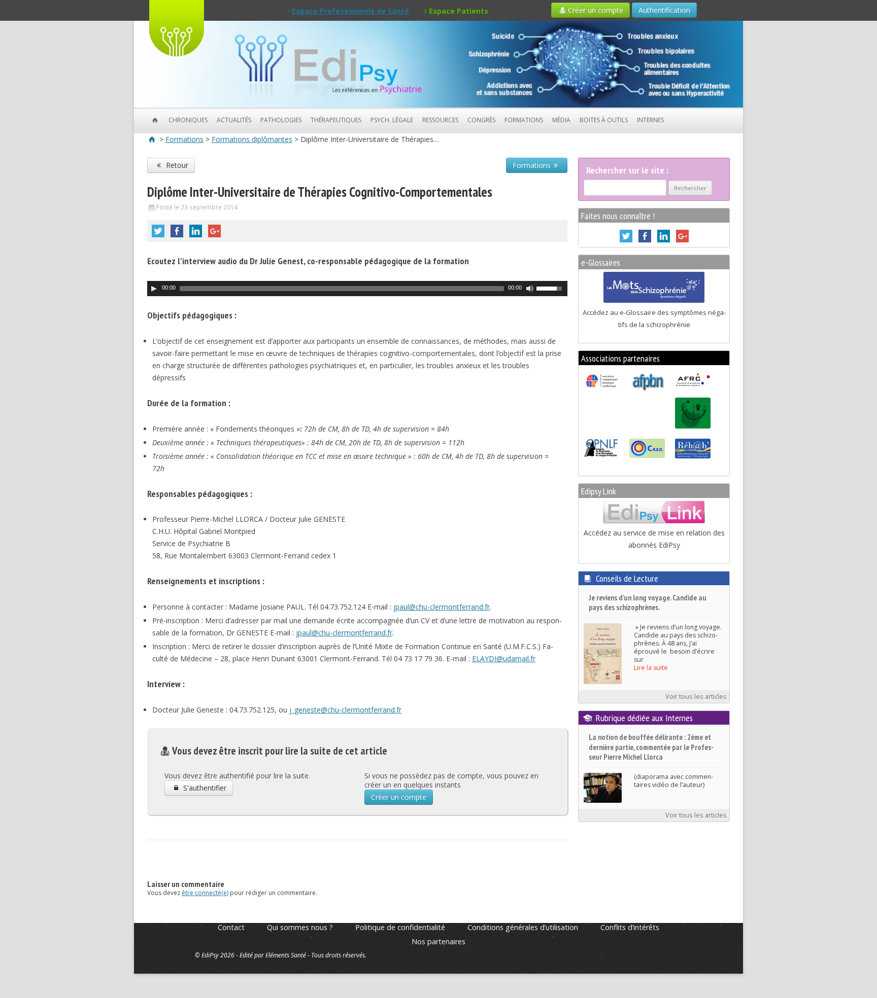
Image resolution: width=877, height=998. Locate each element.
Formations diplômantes (252, 139)
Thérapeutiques (336, 120)
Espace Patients (457, 11)
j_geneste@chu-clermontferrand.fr (345, 710)
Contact (231, 927)
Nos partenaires (438, 941)
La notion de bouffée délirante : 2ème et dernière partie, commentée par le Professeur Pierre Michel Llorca (651, 747)
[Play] (154, 288)
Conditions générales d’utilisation (522, 927)
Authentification (664, 10)
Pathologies (280, 120)
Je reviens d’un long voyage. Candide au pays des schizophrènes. (647, 603)
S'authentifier (203, 788)
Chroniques (188, 120)
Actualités (234, 120)
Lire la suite (651, 667)
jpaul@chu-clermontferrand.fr (441, 607)
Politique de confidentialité (400, 927)
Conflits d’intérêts (629, 927)
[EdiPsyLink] (654, 520)
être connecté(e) (205, 892)
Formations (523, 120)
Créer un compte (595, 10)
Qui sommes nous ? (300, 927)
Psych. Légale (391, 120)
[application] (357, 288)
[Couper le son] (530, 288)
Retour (176, 165)
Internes (650, 120)
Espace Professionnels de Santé (350, 11)
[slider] (551, 287)
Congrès (481, 120)
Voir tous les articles (696, 696)
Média (561, 120)
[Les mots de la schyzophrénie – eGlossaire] (653, 300)
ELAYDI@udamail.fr (503, 658)
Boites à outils (604, 120)
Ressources (440, 120)
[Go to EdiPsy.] (152, 139)
